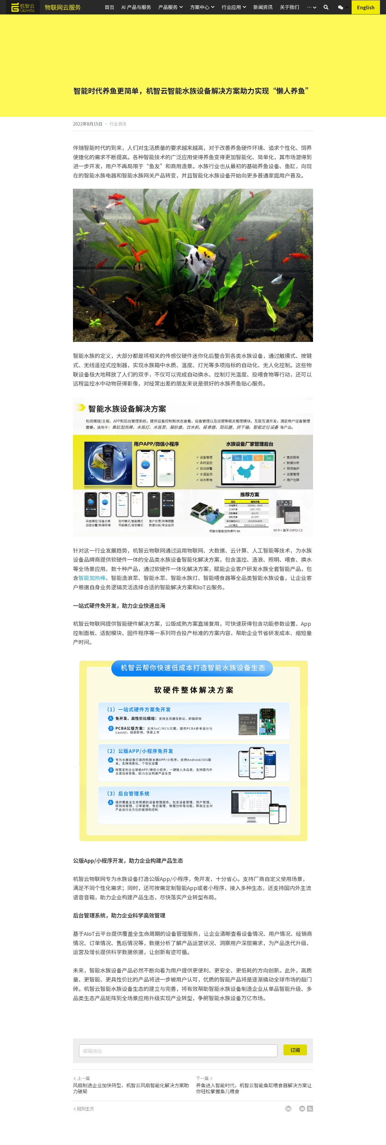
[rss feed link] (310, 1109)
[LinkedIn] (288, 1109)
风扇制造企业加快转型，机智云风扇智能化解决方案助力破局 (131, 1088)
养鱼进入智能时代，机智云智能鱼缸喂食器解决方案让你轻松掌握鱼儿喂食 (254, 1088)
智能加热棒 (92, 578)
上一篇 (83, 1078)
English (366, 7)
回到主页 (85, 1109)
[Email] (302, 1109)
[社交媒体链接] (340, 7)
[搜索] (326, 7)
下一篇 (202, 1078)
